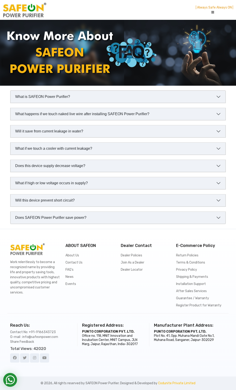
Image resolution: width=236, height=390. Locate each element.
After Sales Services (191, 291)
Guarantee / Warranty (192, 298)
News (69, 277)
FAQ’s (69, 270)
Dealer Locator (132, 270)
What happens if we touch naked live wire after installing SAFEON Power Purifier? (82, 114)
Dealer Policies (131, 255)
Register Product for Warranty (198, 305)
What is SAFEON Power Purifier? (42, 97)
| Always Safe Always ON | (214, 7)
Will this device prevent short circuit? (45, 200)
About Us (72, 255)
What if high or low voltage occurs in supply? (51, 183)
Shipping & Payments (192, 277)
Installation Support (191, 284)
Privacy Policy (186, 270)
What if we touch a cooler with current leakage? (53, 148)
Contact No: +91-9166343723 (33, 332)
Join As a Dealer (132, 262)
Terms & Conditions (190, 262)
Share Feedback (22, 342)
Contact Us (74, 262)
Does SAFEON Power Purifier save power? (50, 218)
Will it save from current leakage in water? (49, 131)
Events (70, 284)
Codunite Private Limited (176, 383)
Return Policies (187, 255)
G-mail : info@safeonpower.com (34, 337)
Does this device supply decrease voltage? (50, 166)
